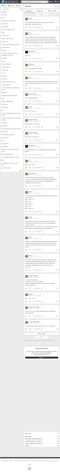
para (26, 326)
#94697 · (35, 108)
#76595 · (35, 95)
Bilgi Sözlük (11, 1)
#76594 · (35, 78)
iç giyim (35, 340)
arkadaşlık (47, 340)
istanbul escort (53, 344)
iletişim (11, 461)
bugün (4, 5)
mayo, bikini (52, 340)
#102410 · (35, 174)
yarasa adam (31, 164)
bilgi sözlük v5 (41, 436)
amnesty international (30, 311)
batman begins (31, 111)
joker (29, 55)
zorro (26, 279)
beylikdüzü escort (41, 345)
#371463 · (35, 308)
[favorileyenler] (42, 27)
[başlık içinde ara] (55, 6)
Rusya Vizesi (25, 340)
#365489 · (35, 295)
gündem (12, 5)
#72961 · (35, 65)
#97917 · (35, 134)
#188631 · (35, 193)
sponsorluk (55, 461)
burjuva (31, 281)
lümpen (35, 281)
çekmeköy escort (32, 344)
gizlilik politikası (35, 461)
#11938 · (35, 34)
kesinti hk (41, 445)
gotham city (28, 68)
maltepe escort (35, 342)
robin (29, 206)
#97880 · (35, 121)
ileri (21, 9)
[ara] (47, 2)
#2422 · (34, 19)
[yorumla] (39, 27)
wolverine (48, 326)
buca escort (42, 342)
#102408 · (35, 161)
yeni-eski (40, 10)
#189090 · (35, 218)
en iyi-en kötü (52, 10)
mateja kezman (31, 298)
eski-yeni (30, 10)
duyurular (28, 433)
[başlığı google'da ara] (57, 6)
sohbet (50, 340)
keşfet (19, 5)
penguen (30, 203)
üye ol (42, 357)
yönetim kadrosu (46, 461)
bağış (29, 464)
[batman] (46, 14)
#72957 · (35, 52)
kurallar (16, 461)
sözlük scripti (32, 340)
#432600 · (35, 323)
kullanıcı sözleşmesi (24, 461)
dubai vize (29, 340)
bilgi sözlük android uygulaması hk (41, 438)
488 (33, 136)
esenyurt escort (32, 345)
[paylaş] (33, 27)
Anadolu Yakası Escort (43, 344)
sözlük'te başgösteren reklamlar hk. (41, 441)
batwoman (30, 208)
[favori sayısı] (36, 27)
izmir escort (27, 342)
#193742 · (35, 238)
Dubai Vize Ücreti (42, 340)
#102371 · (35, 147)
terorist (27, 179)
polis (36, 181)
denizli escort (48, 342)
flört (45, 340)
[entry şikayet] (57, 27)
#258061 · (35, 257)
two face (30, 204)
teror (37, 149)
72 (33, 123)
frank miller (43, 226)
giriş (51, 1)
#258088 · (35, 277)
